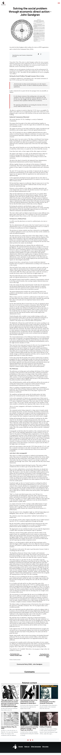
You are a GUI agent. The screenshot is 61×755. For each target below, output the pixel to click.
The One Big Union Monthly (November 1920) (44, 655)
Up (29, 654)
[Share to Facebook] (38, 54)
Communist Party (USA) (24, 664)
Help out (26, 746)
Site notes (45, 746)
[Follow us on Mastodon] (32, 740)
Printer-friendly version (15, 659)
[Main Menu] (58, 3)
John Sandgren (37, 664)
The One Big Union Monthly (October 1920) (16, 654)
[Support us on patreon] (30, 740)
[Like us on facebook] (28, 740)
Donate (20, 746)
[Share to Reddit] (41, 54)
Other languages (36, 746)
